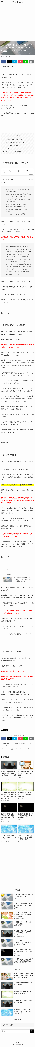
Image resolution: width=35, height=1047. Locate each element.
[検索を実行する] (32, 1031)
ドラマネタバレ (17, 2)
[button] (3, 61)
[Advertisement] (17, 22)
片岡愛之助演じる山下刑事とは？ (16, 139)
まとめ (8, 148)
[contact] (19, 1042)
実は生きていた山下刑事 (13, 151)
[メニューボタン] (2, 2)
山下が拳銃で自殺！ (12, 145)
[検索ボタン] (33, 2)
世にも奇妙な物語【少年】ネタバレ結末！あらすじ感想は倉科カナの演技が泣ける (22, 579)
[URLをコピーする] (31, 61)
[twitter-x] (16, 1042)
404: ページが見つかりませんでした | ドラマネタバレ (17, 171)
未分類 (5, 50)
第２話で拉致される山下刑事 (15, 142)
